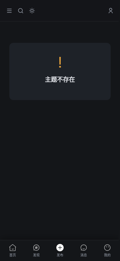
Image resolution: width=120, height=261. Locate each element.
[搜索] (20, 10)
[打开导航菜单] (9, 10)
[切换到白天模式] (32, 10)
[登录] (110, 10)
